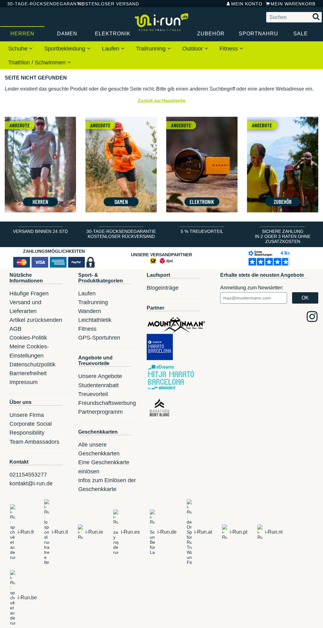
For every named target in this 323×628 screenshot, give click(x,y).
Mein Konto (246, 3)
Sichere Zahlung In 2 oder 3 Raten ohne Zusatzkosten (282, 236)
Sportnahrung (258, 33)
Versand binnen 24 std (40, 231)
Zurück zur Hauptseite (161, 100)
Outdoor (193, 48)
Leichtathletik (94, 320)
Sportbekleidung (65, 48)
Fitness (229, 48)
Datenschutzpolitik (32, 364)
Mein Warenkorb (293, 3)
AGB (15, 329)
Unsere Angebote (100, 376)
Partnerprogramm (100, 412)
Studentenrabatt (98, 385)
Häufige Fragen (29, 293)
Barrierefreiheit (28, 373)
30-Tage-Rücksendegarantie (37, 3)
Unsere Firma (26, 415)
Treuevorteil (93, 394)
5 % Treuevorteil (202, 231)
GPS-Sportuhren (99, 338)
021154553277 (28, 474)
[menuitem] (20, 48)
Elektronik (113, 33)
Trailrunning (151, 48)
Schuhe (18, 48)
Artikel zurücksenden (35, 320)
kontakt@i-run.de (31, 483)
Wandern (89, 311)
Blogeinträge (163, 288)
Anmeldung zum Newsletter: (251, 287)
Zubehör (211, 33)
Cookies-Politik (28, 338)
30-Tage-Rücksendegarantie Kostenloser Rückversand (121, 234)
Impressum (23, 382)
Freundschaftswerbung (107, 403)
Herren (22, 33)
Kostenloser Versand (103, 3)
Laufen (111, 48)
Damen (67, 33)
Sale (300, 33)
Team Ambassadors (34, 442)
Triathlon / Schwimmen (37, 62)
